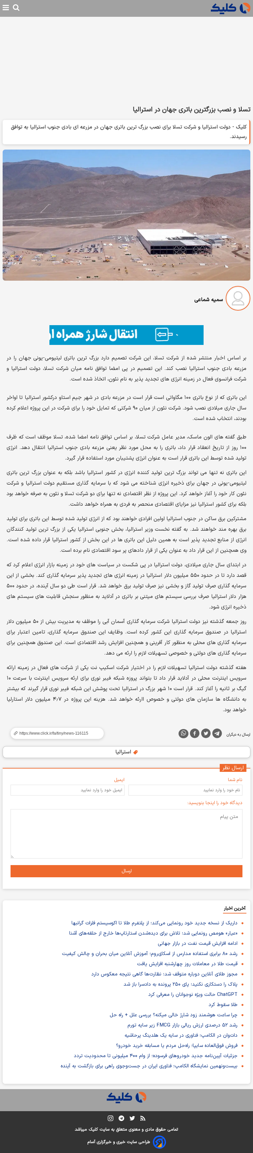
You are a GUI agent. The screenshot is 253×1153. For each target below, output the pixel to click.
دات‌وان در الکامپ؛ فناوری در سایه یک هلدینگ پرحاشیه (181, 1035)
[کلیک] (230, 8)
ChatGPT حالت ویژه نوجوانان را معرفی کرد (193, 994)
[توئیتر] (206, 734)
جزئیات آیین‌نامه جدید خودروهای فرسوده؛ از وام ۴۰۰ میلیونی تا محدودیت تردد (156, 1056)
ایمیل (119, 779)
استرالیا (124, 752)
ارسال (127, 871)
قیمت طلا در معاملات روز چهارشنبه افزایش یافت (187, 964)
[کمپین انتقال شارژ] (126, 335)
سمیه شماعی (208, 300)
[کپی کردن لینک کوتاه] (54, 733)
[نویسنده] (238, 299)
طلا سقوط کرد (223, 1005)
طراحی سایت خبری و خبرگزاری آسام (118, 1142)
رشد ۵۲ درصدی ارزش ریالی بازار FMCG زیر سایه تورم (182, 1025)
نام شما (235, 779)
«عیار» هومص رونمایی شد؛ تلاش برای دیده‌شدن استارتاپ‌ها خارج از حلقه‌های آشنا (153, 933)
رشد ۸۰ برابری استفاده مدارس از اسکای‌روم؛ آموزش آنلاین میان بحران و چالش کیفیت (150, 954)
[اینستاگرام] (110, 1119)
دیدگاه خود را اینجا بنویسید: (214, 803)
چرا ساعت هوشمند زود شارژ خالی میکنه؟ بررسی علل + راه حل (174, 1015)
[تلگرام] (217, 734)
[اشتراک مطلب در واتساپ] (183, 733)
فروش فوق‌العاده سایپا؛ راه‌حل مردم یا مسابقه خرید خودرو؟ (177, 1046)
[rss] (142, 1119)
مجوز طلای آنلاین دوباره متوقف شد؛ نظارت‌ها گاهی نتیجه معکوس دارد (164, 974)
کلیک (93, 1129)
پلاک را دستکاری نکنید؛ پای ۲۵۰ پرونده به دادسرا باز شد (181, 984)
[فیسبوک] (195, 734)
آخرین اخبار (234, 908)
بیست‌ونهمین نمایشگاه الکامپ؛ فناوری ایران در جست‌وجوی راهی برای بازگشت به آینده (149, 1066)
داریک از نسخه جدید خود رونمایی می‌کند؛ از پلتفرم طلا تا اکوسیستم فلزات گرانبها (154, 923)
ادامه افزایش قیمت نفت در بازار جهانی (198, 943)
